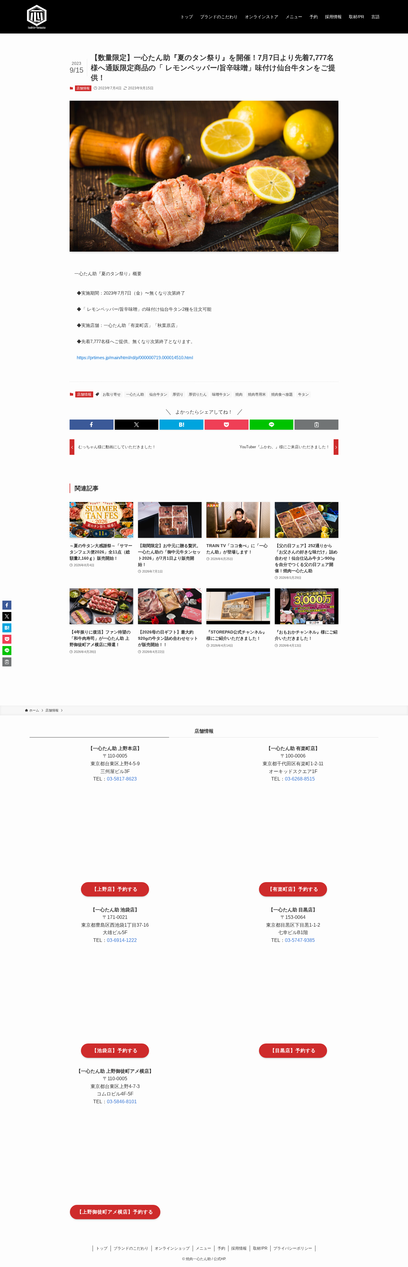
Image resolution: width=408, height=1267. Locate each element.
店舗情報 (83, 88)
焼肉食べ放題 (282, 394)
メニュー (203, 1248)
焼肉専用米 (257, 394)
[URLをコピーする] (316, 425)
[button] (91, 425)
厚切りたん (198, 394)
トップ (102, 1248)
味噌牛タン (221, 394)
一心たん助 (135, 394)
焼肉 (239, 394)
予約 (221, 1248)
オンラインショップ (172, 1248)
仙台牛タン (158, 394)
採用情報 (239, 1248)
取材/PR (260, 1248)
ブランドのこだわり (130, 1248)
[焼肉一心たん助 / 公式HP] (37, 17)
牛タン (303, 394)
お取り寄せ (112, 394)
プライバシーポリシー (292, 1248)
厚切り (178, 394)
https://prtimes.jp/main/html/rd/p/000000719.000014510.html (135, 357)
